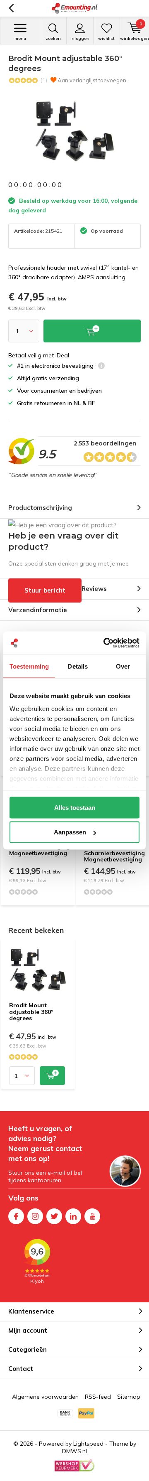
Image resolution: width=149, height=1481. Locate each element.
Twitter (54, 1216)
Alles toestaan (74, 807)
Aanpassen (70, 832)
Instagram (35, 1216)
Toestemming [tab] (29, 665)
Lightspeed (88, 1443)
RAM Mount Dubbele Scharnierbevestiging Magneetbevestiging (114, 849)
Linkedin (73, 1216)
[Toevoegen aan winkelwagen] (52, 1075)
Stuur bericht (44, 590)
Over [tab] (123, 665)
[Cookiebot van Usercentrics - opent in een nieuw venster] (105, 643)
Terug (11, 8)
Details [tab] (77, 665)
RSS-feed (98, 1396)
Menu (20, 38)
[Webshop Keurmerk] (74, 1465)
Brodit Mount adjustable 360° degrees (31, 1011)
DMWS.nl (74, 1451)
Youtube (92, 1216)
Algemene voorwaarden (45, 1396)
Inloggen (79, 38)
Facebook (16, 1216)
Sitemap (128, 1396)
